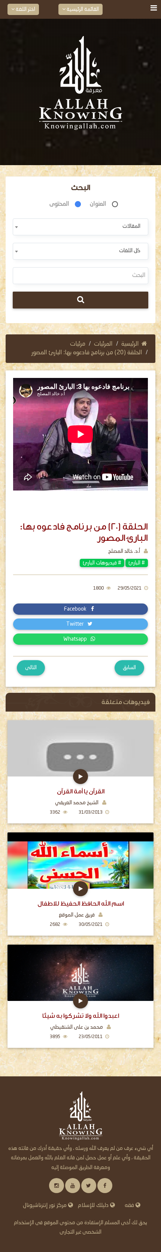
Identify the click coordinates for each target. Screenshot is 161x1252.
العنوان (98, 204)
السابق (129, 667)
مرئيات (77, 344)
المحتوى (59, 204)
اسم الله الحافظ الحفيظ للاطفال (80, 903)
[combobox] (80, 226)
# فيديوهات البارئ (102, 563)
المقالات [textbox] (131, 226)
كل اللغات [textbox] (129, 250)
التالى (31, 667)
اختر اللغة (25, 9)
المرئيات (103, 344)
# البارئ (136, 563)
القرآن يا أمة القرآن (80, 791)
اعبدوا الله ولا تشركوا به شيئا (80, 1015)
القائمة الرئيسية (82, 9)
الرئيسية (130, 344)
